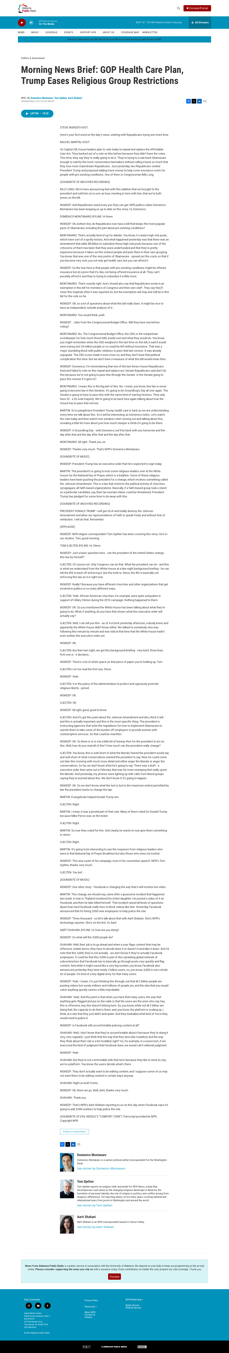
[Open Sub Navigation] (27, 32)
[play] (21, 22)
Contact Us (90, 1315)
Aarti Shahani (75, 97)
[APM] (114, 1347)
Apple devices (132, 1305)
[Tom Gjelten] (67, 1189)
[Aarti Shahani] (67, 1224)
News (21, 32)
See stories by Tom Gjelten (94, 1205)
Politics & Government (33, 58)
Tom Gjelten (60, 97)
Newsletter (149, 32)
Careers (88, 1317)
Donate (114, 1276)
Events (68, 32)
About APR (90, 1312)
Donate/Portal (198, 8)
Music (35, 32)
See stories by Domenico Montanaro (101, 1168)
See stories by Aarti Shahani (95, 1227)
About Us (108, 32)
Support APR (88, 32)
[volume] (31, 22)
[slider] (36, 22)
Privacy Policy (91, 1300)
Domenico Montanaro (42, 97)
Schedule (51, 32)
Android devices (133, 1308)
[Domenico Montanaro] (67, 1162)
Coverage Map (130, 32)
